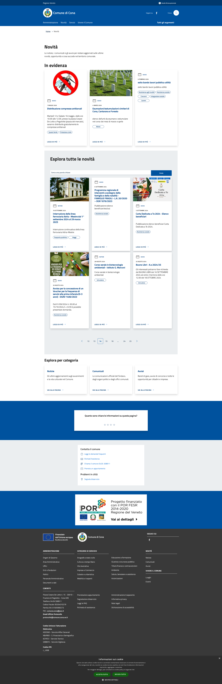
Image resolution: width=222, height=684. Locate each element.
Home (48, 31)
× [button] (219, 658)
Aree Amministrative (51, 561)
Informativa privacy (119, 599)
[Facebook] (155, 12)
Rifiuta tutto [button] (120, 674)
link (133, 670)
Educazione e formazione (121, 557)
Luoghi (148, 577)
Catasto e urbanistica (85, 574)
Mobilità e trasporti (84, 578)
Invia (161, 173)
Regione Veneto (49, 3)
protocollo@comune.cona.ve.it (55, 617)
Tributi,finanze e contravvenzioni (124, 566)
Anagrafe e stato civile (86, 557)
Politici (45, 574)
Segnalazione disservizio (86, 599)
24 (124, 341)
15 (106, 341)
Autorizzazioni (117, 578)
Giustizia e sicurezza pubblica (122, 561)
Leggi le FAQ (82, 603)
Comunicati (150, 561)
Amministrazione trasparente (123, 595)
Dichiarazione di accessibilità (122, 607)
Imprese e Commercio (85, 570)
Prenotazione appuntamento (88, 595)
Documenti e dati (49, 582)
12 (88, 341)
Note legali (115, 603)
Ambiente (115, 570)
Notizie (60, 206)
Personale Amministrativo (53, 578)
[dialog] (111, 670)
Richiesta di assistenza (86, 607)
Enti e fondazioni (49, 570)
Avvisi (54, 101)
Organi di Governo (50, 557)
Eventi (148, 581)
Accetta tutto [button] (102, 674)
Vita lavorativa (83, 566)
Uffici (45, 566)
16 (112, 341)
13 (94, 341)
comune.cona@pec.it (55, 611)
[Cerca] (176, 13)
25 (130, 341)
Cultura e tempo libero (86, 561)
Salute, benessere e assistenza (123, 574)
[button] (111, 679)
